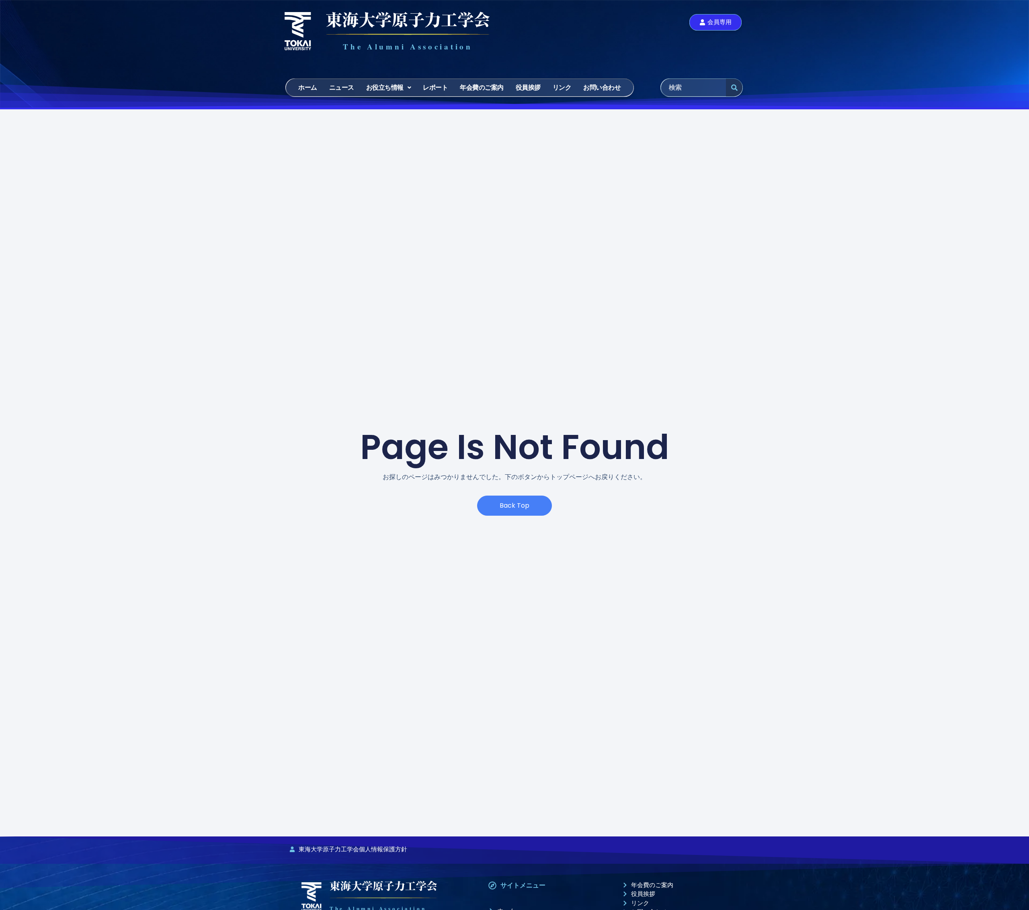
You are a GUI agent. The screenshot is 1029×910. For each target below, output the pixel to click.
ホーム (307, 87)
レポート (435, 87)
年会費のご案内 (482, 87)
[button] (388, 87)
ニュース (341, 87)
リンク (562, 87)
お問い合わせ (602, 87)
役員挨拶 (528, 87)
